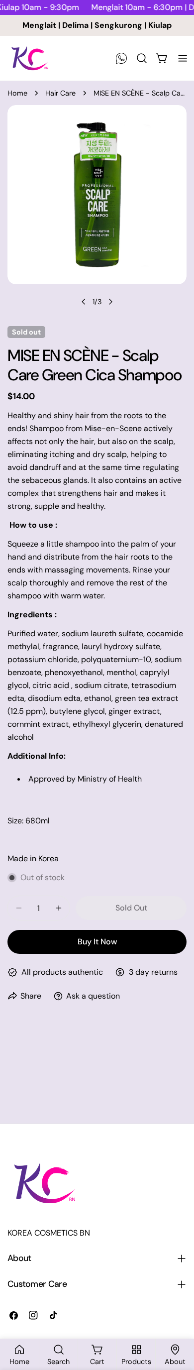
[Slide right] (110, 302)
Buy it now (97, 941)
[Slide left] (84, 302)
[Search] (142, 58)
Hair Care (60, 93)
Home (17, 93)
